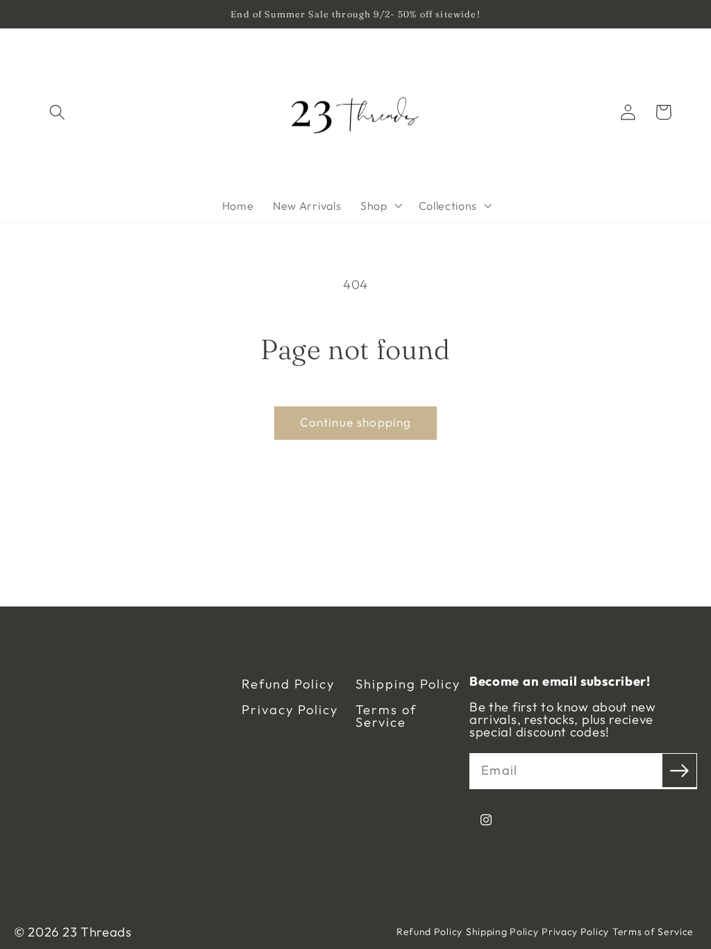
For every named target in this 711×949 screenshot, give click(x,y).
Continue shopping (356, 422)
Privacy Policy (290, 710)
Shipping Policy (408, 684)
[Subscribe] (679, 771)
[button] (58, 112)
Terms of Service (386, 716)
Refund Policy (288, 684)
